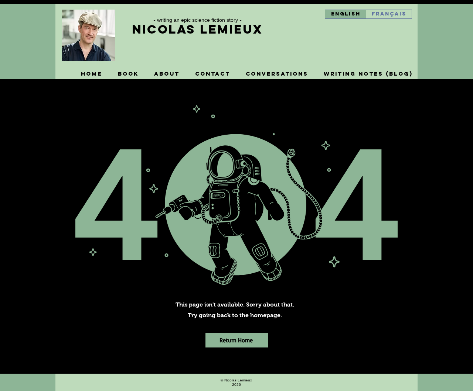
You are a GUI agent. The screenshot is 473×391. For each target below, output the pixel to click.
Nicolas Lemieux (197, 29)
